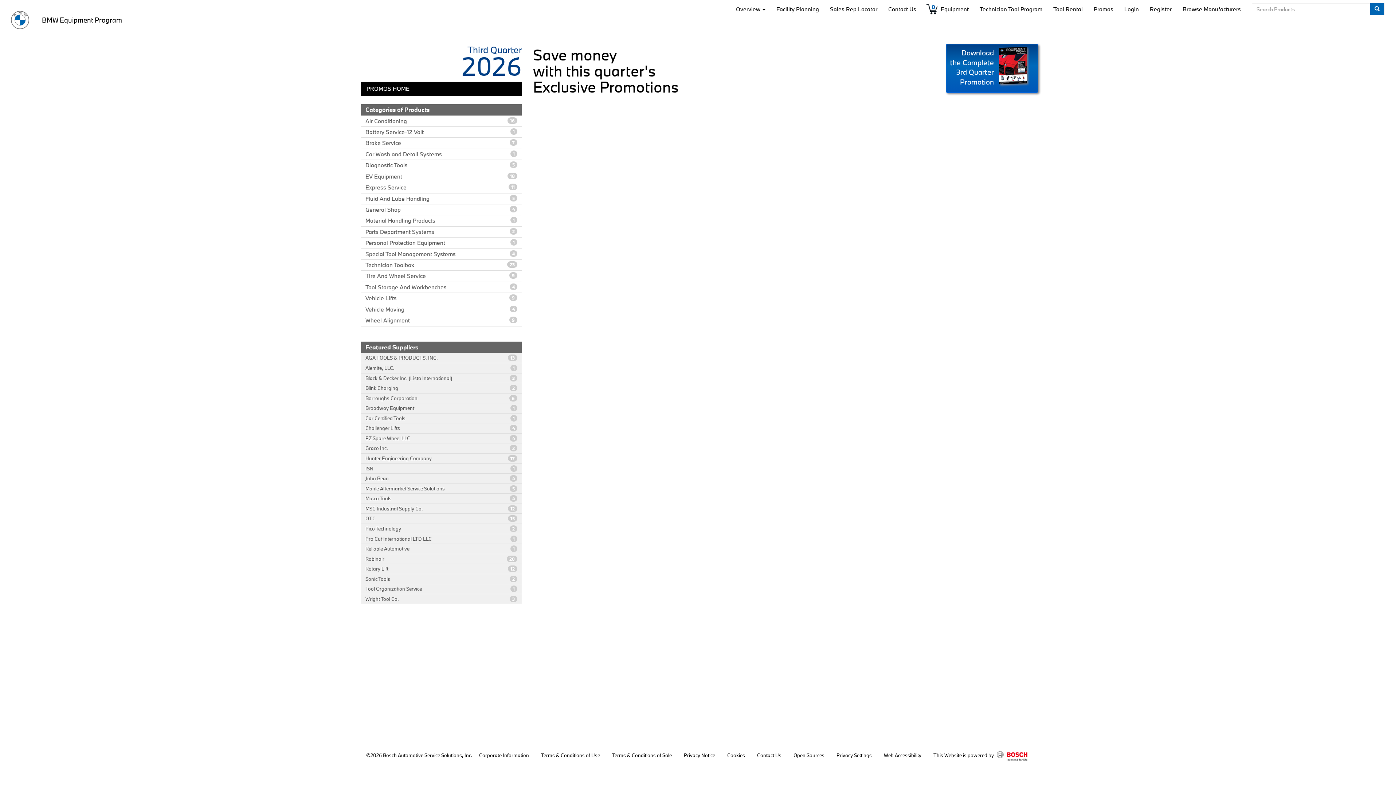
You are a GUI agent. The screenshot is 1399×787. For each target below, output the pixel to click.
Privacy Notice (699, 755)
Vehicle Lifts (440, 298)
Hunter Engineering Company (440, 458)
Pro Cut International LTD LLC (440, 539)
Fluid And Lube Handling (440, 198)
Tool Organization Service (440, 589)
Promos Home (388, 88)
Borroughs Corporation (440, 398)
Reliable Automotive (440, 548)
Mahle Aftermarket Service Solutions (440, 488)
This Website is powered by (964, 755)
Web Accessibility (902, 755)
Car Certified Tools (440, 418)
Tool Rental (1068, 9)
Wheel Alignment (440, 320)
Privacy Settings (854, 755)
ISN (440, 468)
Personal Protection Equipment (440, 242)
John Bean (440, 478)
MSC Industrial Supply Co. (440, 508)
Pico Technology (440, 528)
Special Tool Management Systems (440, 254)
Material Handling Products (440, 220)
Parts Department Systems (440, 231)
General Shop (440, 209)
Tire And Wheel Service (440, 275)
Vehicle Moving (440, 309)
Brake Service (440, 142)
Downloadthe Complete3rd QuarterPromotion (972, 67)
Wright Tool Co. (440, 599)
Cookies (736, 755)
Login (1131, 9)
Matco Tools (440, 498)
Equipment (955, 9)
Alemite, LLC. (440, 368)
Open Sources (808, 755)
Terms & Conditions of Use (570, 755)
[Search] (1377, 9)
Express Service (440, 187)
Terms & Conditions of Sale (642, 755)
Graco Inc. (440, 448)
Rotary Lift (440, 568)
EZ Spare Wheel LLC (440, 438)
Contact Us (902, 9)
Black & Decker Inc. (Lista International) (440, 378)
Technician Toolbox (440, 265)
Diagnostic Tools (440, 165)
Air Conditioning (440, 121)
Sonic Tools (440, 579)
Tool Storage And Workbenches (440, 287)
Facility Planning (797, 9)
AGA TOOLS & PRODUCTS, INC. (440, 358)
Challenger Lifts (440, 428)
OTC (440, 518)
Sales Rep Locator (853, 9)
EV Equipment (440, 176)
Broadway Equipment (440, 408)
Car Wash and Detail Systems (440, 154)
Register (1161, 9)
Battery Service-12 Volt (440, 132)
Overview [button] (749, 9)
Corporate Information (504, 755)
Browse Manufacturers (1212, 9)
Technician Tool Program (1011, 9)
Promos (1103, 9)
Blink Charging (440, 388)
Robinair (440, 559)
